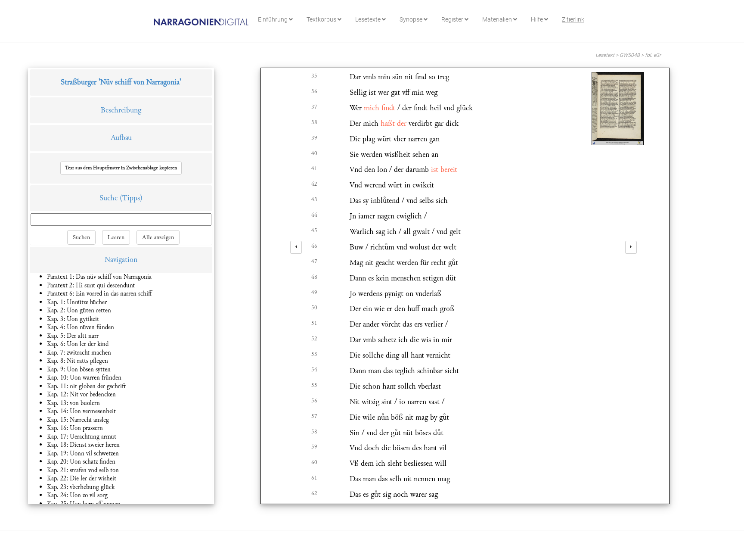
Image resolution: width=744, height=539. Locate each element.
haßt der (393, 123)
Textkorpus (322, 19)
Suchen (81, 237)
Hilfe (537, 19)
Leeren (116, 237)
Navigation (121, 259)
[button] (121, 168)
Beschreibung (121, 110)
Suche (108, 198)
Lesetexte (368, 19)
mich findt (379, 108)
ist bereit (444, 169)
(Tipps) (131, 198)
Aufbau (121, 137)
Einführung (273, 19)
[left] (296, 247)
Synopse (412, 19)
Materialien (497, 19)
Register (453, 19)
